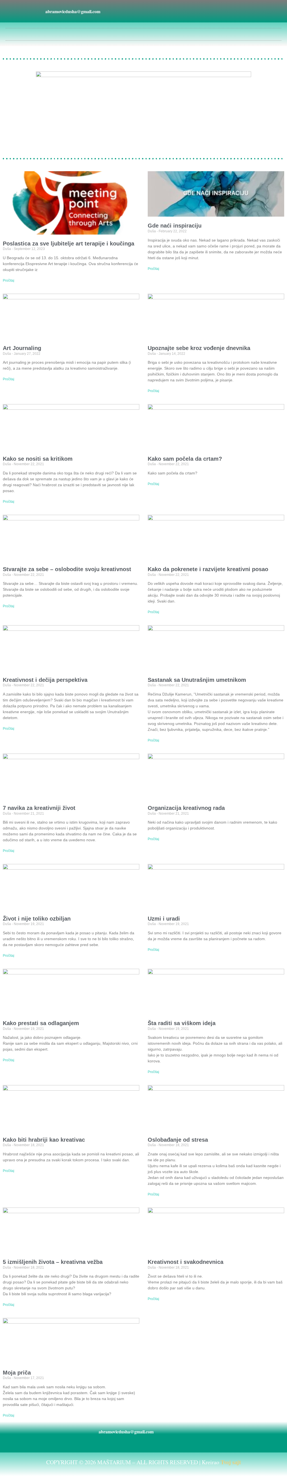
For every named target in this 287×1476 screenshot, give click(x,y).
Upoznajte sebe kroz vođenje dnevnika (199, 348)
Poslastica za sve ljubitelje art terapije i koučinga (68, 243)
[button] (143, 33)
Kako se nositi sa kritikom (38, 459)
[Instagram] (164, 11)
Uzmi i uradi (164, 919)
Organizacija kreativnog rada (186, 808)
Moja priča (17, 1373)
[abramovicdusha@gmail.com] (38, 11)
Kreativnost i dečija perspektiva (45, 680)
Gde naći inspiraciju (175, 226)
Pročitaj (8, 280)
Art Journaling (22, 348)
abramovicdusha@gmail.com (72, 11)
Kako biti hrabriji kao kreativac (44, 1140)
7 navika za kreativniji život (39, 808)
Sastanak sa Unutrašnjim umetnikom (197, 680)
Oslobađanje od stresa (178, 1140)
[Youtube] (177, 11)
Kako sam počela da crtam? (185, 459)
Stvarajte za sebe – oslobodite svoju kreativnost (67, 569)
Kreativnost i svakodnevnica (185, 1262)
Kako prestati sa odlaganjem (41, 1023)
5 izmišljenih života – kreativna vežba (53, 1262)
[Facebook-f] (152, 11)
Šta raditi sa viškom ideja (182, 1023)
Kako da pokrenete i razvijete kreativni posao (208, 569)
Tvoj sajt (231, 1462)
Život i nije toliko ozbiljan (37, 919)
